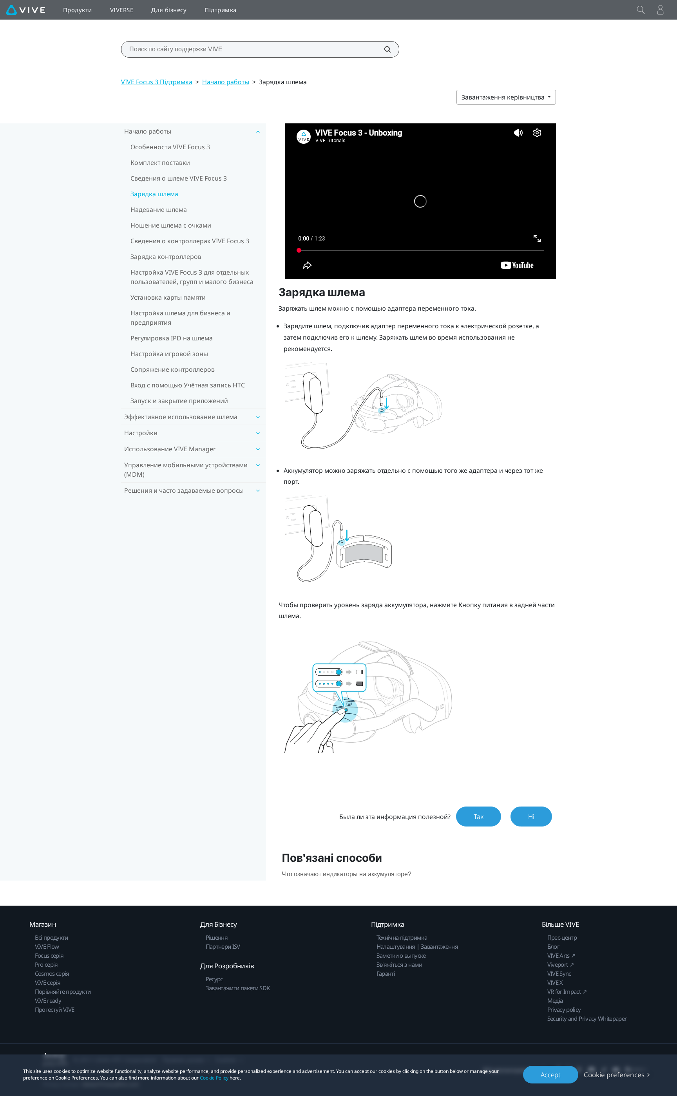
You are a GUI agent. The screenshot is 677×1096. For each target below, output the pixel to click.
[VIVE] (25, 10)
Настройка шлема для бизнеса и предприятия (180, 318)
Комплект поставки (160, 162)
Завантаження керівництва (504, 97)
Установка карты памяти (168, 297)
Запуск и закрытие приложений (179, 400)
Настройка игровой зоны (169, 353)
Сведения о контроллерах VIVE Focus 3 (189, 241)
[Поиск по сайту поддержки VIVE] (383, 49)
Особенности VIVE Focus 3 (170, 147)
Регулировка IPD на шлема (171, 338)
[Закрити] (641, 10)
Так (478, 816)
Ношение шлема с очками (170, 225)
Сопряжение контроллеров (172, 369)
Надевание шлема (158, 209)
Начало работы (225, 82)
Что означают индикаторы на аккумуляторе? (346, 874)
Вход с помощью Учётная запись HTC (187, 385)
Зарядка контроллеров (165, 256)
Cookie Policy (214, 1077)
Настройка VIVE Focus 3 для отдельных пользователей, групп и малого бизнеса (191, 277)
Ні (531, 816)
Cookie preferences (614, 1074)
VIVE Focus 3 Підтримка (156, 82)
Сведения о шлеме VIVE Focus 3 (178, 178)
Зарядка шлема (154, 194)
